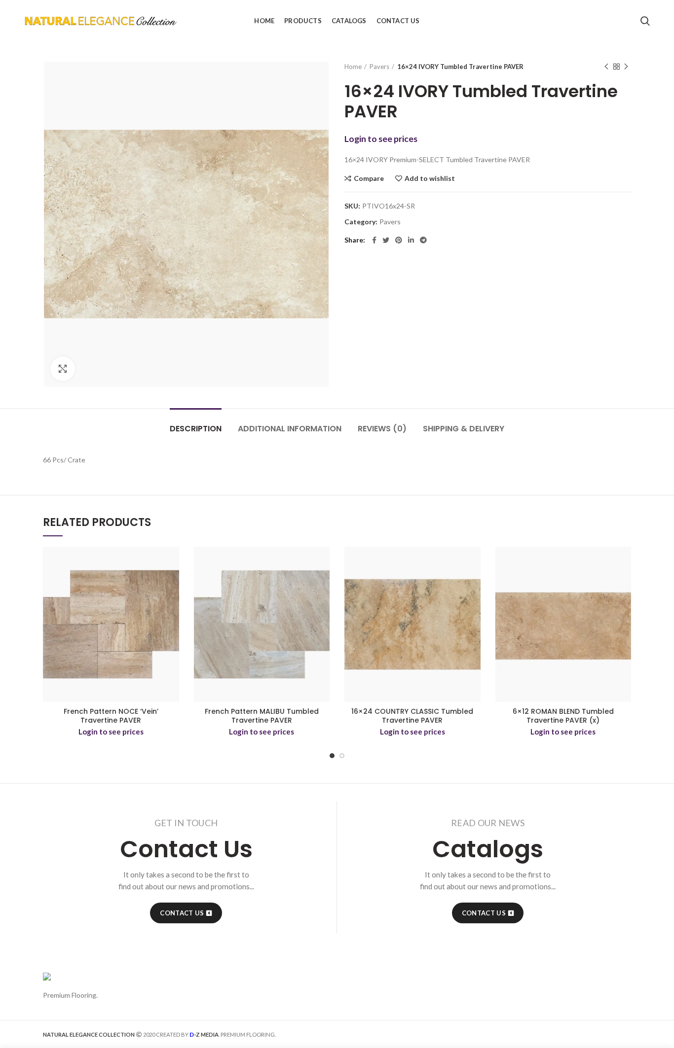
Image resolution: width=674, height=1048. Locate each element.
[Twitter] (385, 240)
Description (196, 428)
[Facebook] (374, 240)
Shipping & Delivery (463, 428)
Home (353, 66)
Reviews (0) (382, 428)
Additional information (289, 428)
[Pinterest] (398, 240)
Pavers (379, 66)
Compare (369, 178)
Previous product (606, 66)
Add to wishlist (430, 178)
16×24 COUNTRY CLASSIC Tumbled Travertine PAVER (412, 716)
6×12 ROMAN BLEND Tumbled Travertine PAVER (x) (563, 716)
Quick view (171, 585)
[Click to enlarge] (62, 368)
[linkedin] (411, 240)
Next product (626, 66)
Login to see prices (380, 139)
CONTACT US (182, 913)
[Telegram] (423, 240)
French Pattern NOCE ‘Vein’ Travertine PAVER (111, 716)
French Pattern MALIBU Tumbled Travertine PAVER (262, 716)
